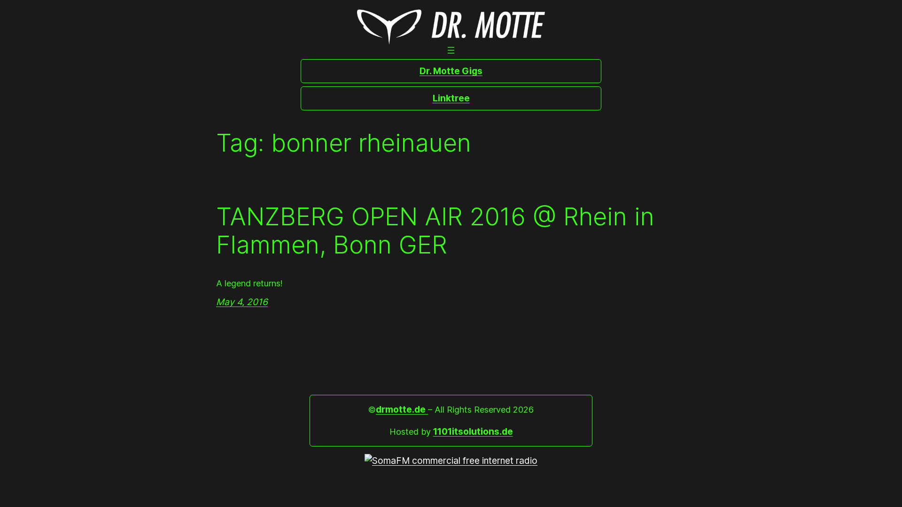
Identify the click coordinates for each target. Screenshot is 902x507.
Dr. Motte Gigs (451, 71)
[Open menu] (451, 50)
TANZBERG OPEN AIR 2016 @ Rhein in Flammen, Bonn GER (435, 231)
